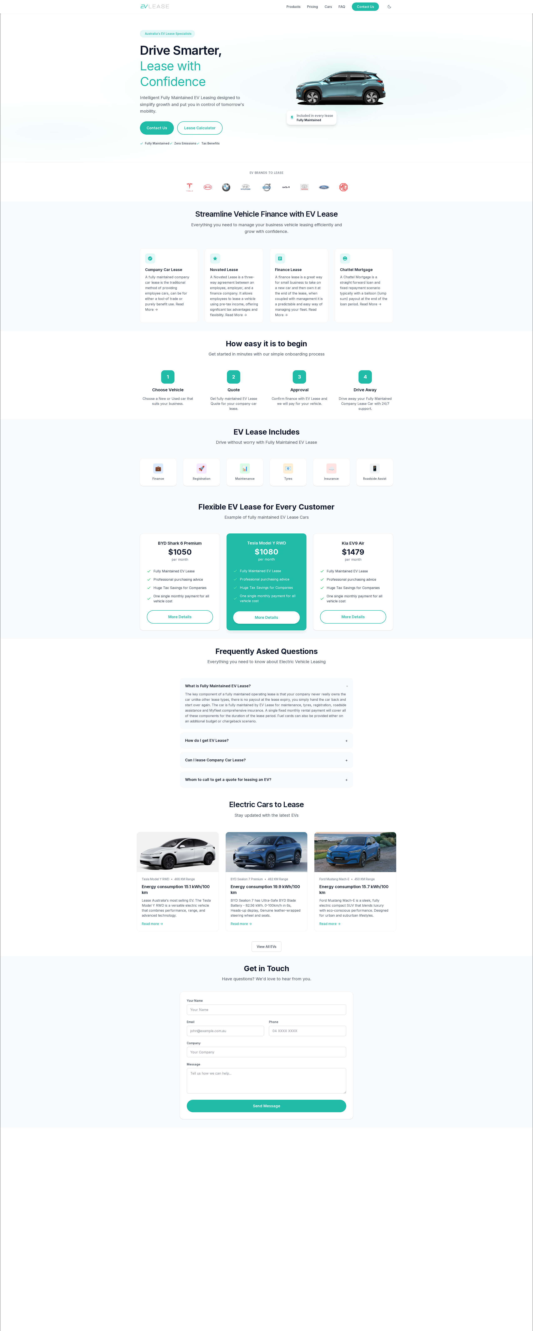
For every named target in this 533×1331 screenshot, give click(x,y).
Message (193, 1064)
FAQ (342, 7)
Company (193, 1043)
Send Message (266, 1106)
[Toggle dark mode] (389, 6)
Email (190, 1022)
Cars (328, 7)
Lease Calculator (199, 128)
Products (293, 7)
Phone (273, 1022)
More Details (180, 617)
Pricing (312, 7)
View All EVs (266, 947)
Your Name (195, 1000)
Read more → (152, 924)
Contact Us (365, 7)
